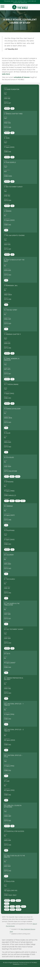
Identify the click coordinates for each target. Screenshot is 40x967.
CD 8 (6, 909)
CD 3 (17, 476)
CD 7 (23, 906)
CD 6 (18, 906)
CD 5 (12, 906)
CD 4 (22, 501)
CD (12, 108)
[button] (2, 6)
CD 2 (12, 476)
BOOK (7, 108)
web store (6, 74)
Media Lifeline (23, 964)
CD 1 (6, 476)
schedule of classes (22, 77)
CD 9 (12, 909)
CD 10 (18, 909)
